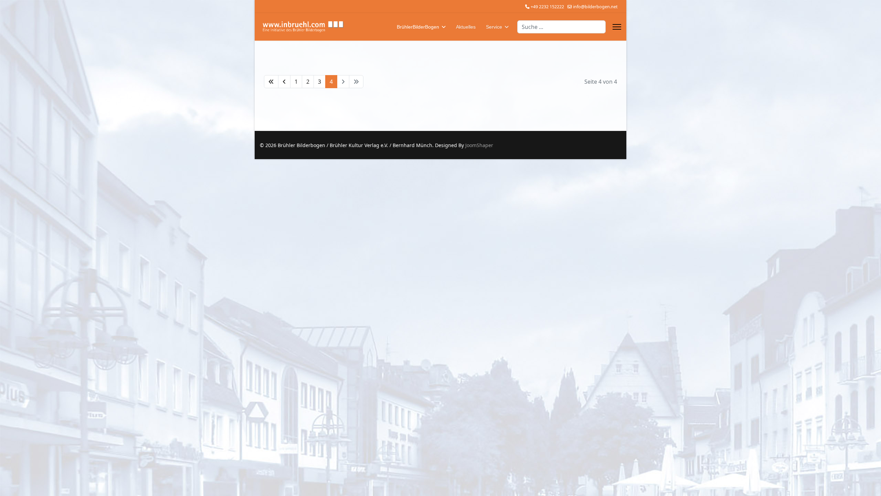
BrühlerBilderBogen (418, 27)
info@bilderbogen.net (595, 7)
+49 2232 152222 (547, 7)
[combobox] (561, 26)
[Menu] (617, 27)
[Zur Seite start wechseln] (271, 81)
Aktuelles (466, 27)
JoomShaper (479, 145)
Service (494, 27)
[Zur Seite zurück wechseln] (284, 81)
